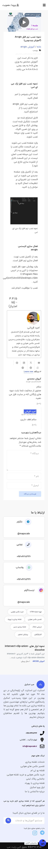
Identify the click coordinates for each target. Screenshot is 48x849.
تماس (20, 545)
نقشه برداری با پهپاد (35, 783)
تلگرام (19, 522)
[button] (44, 5)
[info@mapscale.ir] (41, 746)
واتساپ (19, 567)
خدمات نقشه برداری (35, 762)
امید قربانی (33, 328)
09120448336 (31, 733)
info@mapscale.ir (30, 746)
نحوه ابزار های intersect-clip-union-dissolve (25, 648)
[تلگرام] (26, 522)
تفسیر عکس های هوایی (32, 766)
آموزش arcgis (27, 47)
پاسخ (39, 403)
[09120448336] (41, 733)
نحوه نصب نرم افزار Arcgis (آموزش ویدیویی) (28, 38)
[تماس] (27, 544)
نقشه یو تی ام (38, 770)
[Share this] (30, 362)
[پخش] (24, 22)
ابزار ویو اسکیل (37, 787)
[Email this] (37, 362)
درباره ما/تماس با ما (35, 791)
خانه (39, 47)
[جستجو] (8, 820)
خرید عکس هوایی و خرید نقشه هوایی (26, 775)
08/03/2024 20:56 (33, 381)
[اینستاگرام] (39, 590)
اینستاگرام (29, 590)
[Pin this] (16, 362)
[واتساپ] (27, 567)
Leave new (28, 371)
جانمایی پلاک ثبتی (35, 779)
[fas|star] (42, 832)
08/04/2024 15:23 (28, 414)
